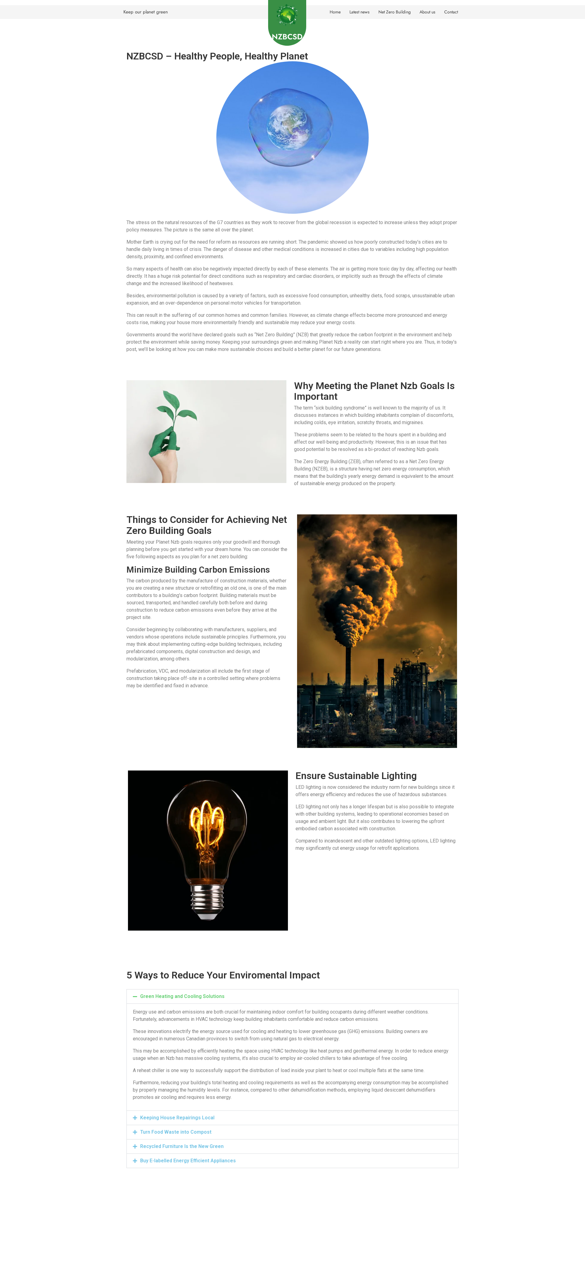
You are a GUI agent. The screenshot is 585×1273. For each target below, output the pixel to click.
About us (427, 12)
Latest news (359, 12)
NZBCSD (287, 36)
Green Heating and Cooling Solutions (182, 996)
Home (335, 12)
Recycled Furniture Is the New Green (182, 1146)
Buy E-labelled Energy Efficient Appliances (188, 1161)
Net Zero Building (394, 12)
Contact (451, 12)
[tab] (292, 996)
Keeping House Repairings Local (177, 1118)
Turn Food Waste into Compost (175, 1132)
